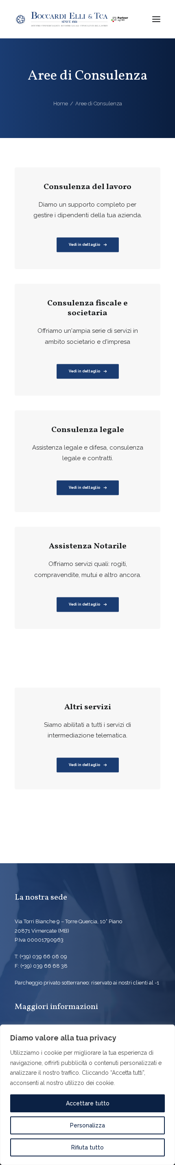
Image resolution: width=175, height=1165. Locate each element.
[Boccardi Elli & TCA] (72, 19)
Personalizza (87, 1125)
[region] (87, 1095)
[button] (156, 19)
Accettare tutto (87, 1103)
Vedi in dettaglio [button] (84, 371)
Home (60, 103)
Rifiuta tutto (87, 1147)
